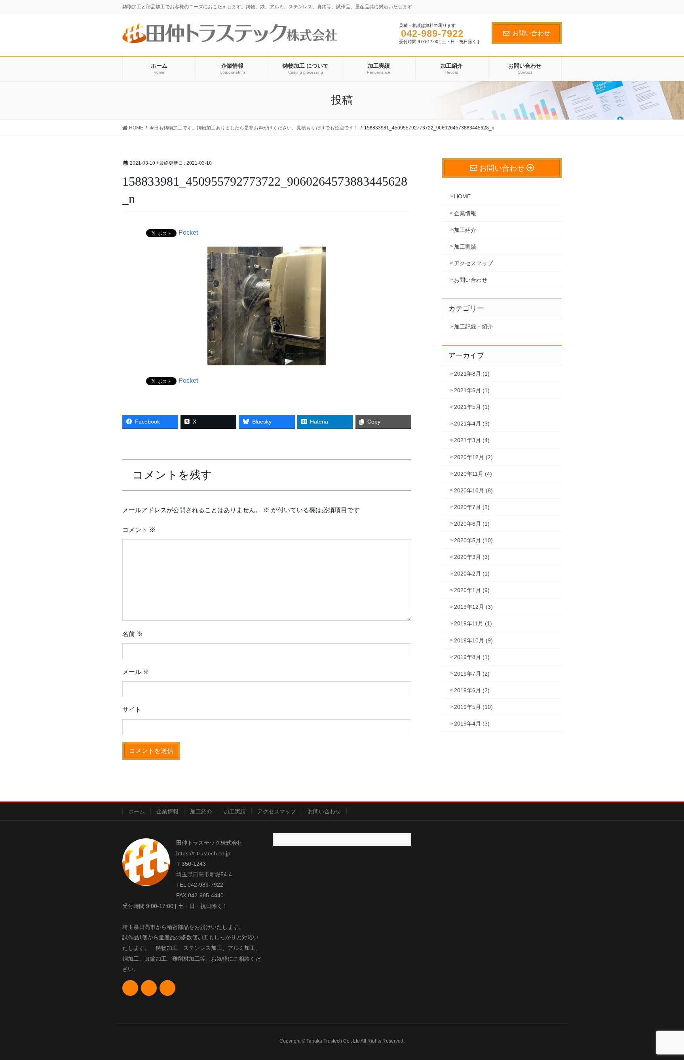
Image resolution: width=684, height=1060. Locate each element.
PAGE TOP (660, 1021)
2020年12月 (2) (473, 457)
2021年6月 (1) (472, 390)
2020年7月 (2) (472, 507)
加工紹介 (465, 230)
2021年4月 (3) (472, 423)
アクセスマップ (473, 263)
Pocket (188, 232)
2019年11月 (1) (473, 623)
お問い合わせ (531, 33)
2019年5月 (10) (473, 707)
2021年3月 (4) (472, 440)
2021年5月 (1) (472, 407)
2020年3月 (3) (472, 557)
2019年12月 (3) (473, 607)
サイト (131, 709)
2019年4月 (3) (472, 723)
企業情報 (465, 213)
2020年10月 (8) (473, 490)
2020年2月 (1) (472, 573)
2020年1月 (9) (472, 590)
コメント (139, 529)
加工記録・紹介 (473, 326)
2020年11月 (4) (473, 474)
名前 (132, 634)
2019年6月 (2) (472, 690)
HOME (462, 196)
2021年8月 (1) (472, 373)
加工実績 (465, 246)
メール (135, 672)
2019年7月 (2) (472, 674)
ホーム (136, 811)
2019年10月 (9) (473, 640)
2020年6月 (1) (472, 524)
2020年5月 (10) (473, 540)
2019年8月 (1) (472, 657)
